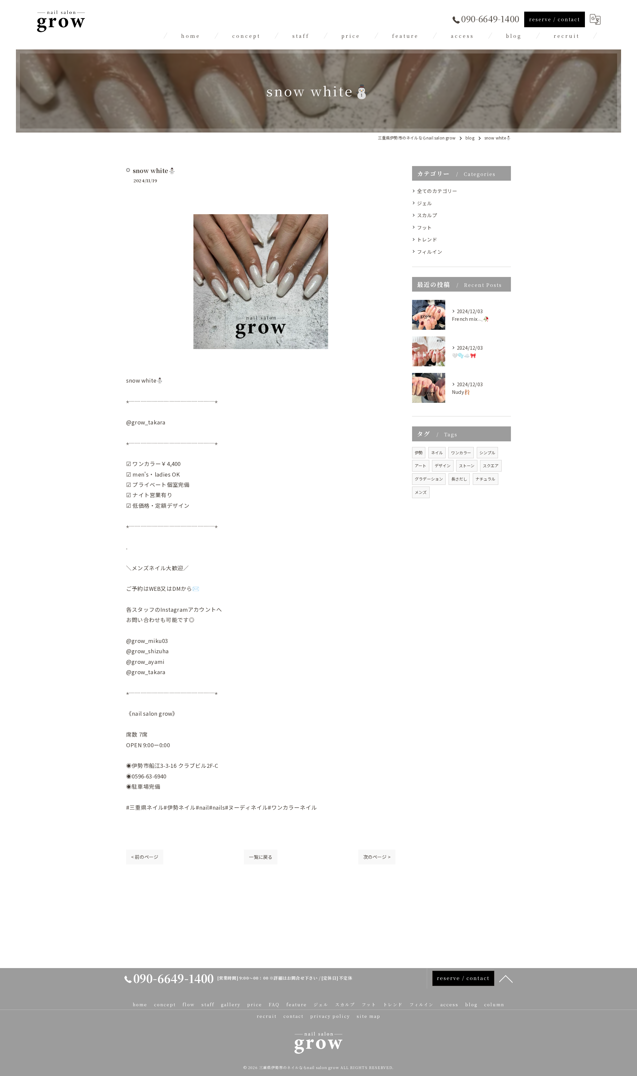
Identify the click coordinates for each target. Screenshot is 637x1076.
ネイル (437, 452)
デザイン (443, 465)
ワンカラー (461, 452)
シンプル (487, 452)
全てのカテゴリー (437, 190)
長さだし (459, 479)
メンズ (421, 492)
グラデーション (429, 479)
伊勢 (419, 452)
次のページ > (376, 856)
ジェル (424, 203)
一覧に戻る (260, 856)
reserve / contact (554, 19)
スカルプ (427, 215)
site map (369, 1016)
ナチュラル (485, 479)
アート (421, 465)
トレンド (427, 239)
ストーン (467, 465)
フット (424, 227)
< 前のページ (144, 856)
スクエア (491, 465)
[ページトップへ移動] (506, 978)
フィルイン (429, 251)
